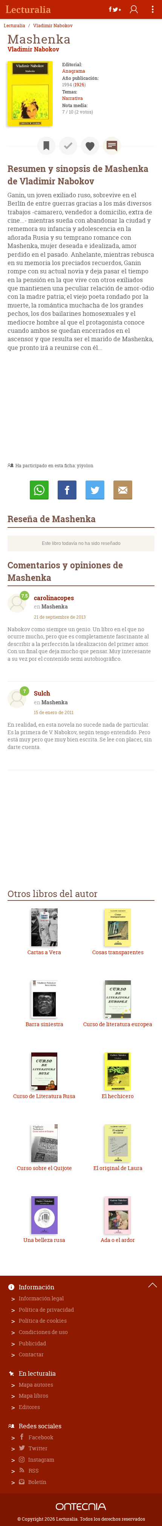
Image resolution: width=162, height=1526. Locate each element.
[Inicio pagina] (152, 1285)
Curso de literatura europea (117, 1024)
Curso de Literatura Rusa (44, 1096)
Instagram (40, 1459)
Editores (29, 1407)
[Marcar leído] (68, 146)
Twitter (37, 1448)
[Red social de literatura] (28, 9)
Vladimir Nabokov (53, 26)
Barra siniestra (44, 1024)
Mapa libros (33, 1395)
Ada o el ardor (118, 1240)
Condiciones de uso (43, 1332)
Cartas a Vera (44, 952)
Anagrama (73, 71)
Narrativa (72, 98)
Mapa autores (36, 1384)
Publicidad (32, 1343)
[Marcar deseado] (90, 146)
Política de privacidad (46, 1309)
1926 (79, 84)
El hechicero (118, 1096)
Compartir (67, 490)
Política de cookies (43, 1320)
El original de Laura (117, 1168)
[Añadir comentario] (112, 146)
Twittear (95, 490)
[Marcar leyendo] (46, 146)
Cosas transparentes (118, 952)
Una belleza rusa (44, 1240)
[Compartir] (114, 9)
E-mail (122, 490)
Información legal (41, 1298)
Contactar (31, 1354)
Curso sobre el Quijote (44, 1168)
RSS (33, 1470)
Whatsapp (39, 490)
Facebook (40, 1437)
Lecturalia (14, 26)
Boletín (36, 1481)
